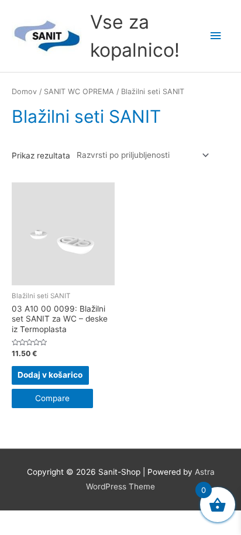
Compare (52, 398)
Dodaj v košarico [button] (50, 374)
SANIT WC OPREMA (79, 91)
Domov (24, 91)
